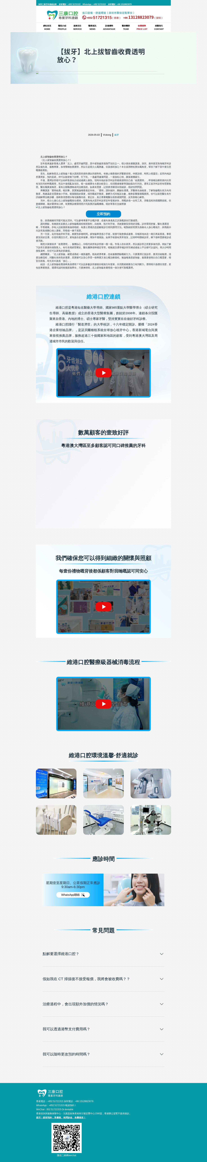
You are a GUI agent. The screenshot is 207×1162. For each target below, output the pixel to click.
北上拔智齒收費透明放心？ (53, 157)
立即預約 (103, 214)
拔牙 (116, 135)
